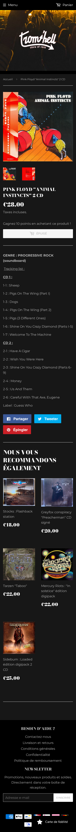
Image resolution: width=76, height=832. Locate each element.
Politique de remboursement (38, 761)
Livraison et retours (38, 743)
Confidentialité (38, 755)
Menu (13, 5)
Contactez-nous (38, 737)
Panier (67, 5)
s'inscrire (63, 797)
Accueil (8, 79)
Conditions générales (38, 749)
